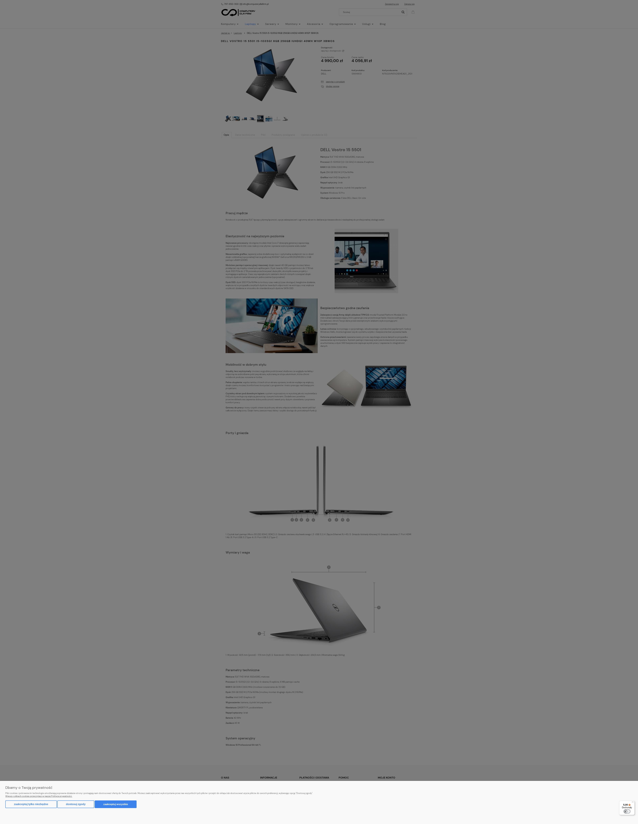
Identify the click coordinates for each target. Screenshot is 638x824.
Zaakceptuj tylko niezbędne (31, 804)
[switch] (627, 811)
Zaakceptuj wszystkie (115, 804)
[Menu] (633, 803)
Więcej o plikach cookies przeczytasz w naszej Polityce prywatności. (38, 796)
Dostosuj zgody (76, 804)
